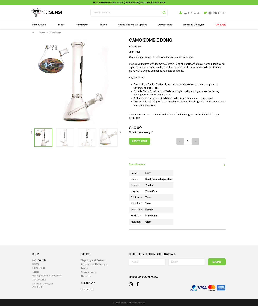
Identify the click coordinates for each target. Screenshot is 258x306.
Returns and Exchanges (94, 264)
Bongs (61, 24)
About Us (86, 276)
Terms (84, 268)
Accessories (165, 24)
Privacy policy (89, 272)
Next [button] (119, 132)
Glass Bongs (55, 32)
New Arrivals (39, 24)
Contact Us (87, 289)
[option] (76, 81)
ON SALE (221, 24)
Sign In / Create (191, 13)
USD (217, 13)
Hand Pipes (82, 24)
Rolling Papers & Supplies (132, 24)
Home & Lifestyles (193, 24)
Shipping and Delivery (93, 260)
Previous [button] (32, 132)
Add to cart (139, 141)
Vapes (103, 24)
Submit (216, 262)
